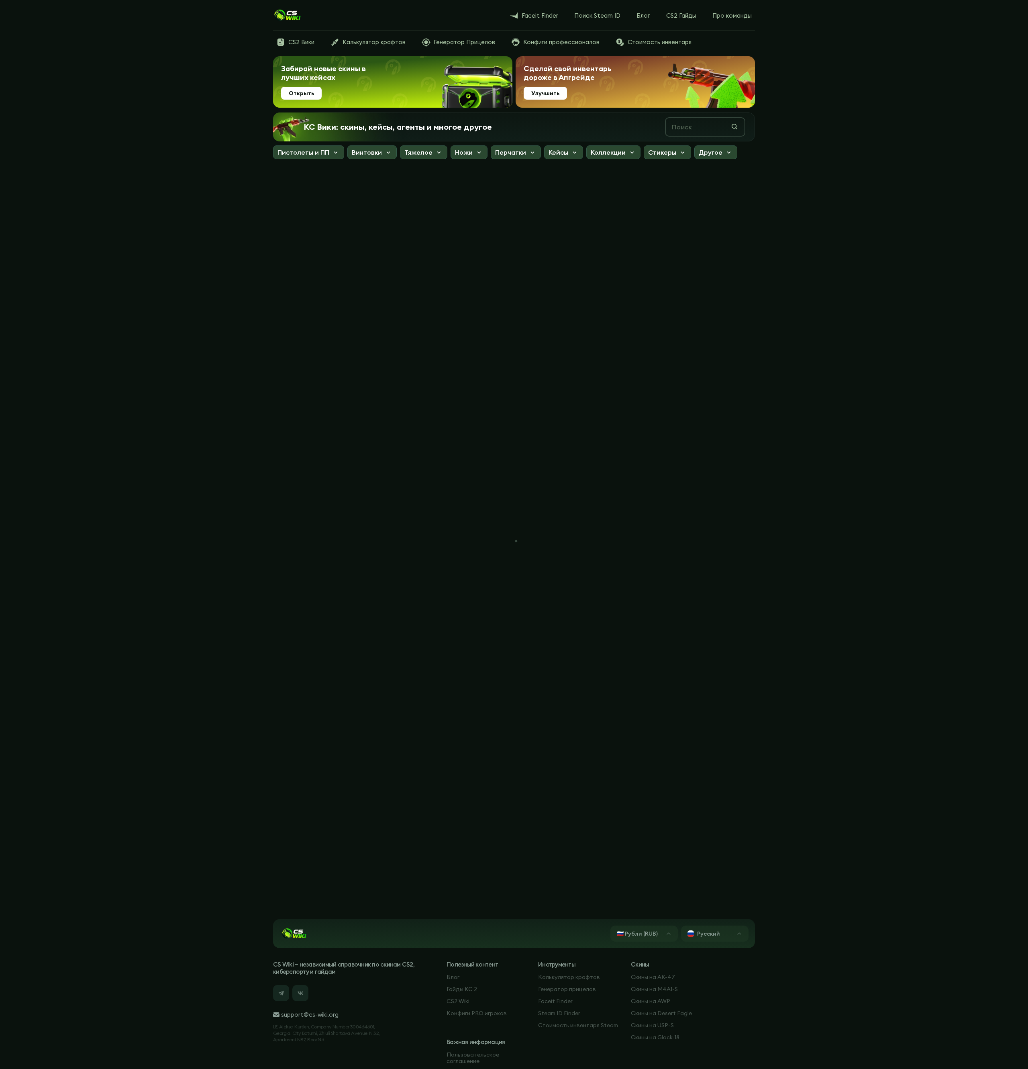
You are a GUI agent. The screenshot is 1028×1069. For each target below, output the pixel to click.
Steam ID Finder (559, 1013)
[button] (308, 153)
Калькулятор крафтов (569, 977)
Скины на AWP (650, 1001)
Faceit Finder (555, 1001)
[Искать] (734, 126)
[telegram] (281, 993)
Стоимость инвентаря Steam (578, 1025)
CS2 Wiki (458, 1001)
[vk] (300, 993)
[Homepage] (287, 15)
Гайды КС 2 (462, 989)
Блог (453, 977)
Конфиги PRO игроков (477, 1013)
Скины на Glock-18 (655, 1037)
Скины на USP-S (652, 1025)
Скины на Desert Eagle (661, 1013)
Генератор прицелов (567, 989)
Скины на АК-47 (653, 977)
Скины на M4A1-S (654, 989)
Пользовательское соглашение (473, 1058)
